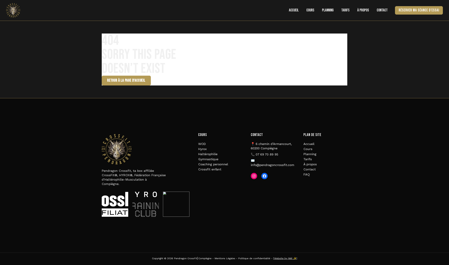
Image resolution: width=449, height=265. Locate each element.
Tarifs (345, 10)
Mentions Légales (225, 258)
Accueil (294, 10)
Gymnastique (208, 159)
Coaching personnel (213, 164)
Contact (382, 10)
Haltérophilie (207, 154)
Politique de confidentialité (254, 258)
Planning (328, 10)
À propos (363, 10)
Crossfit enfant (209, 169)
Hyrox (202, 149)
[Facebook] (264, 176)
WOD (202, 144)
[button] (419, 10)
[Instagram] (254, 176)
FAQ (306, 174)
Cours (310, 10)
